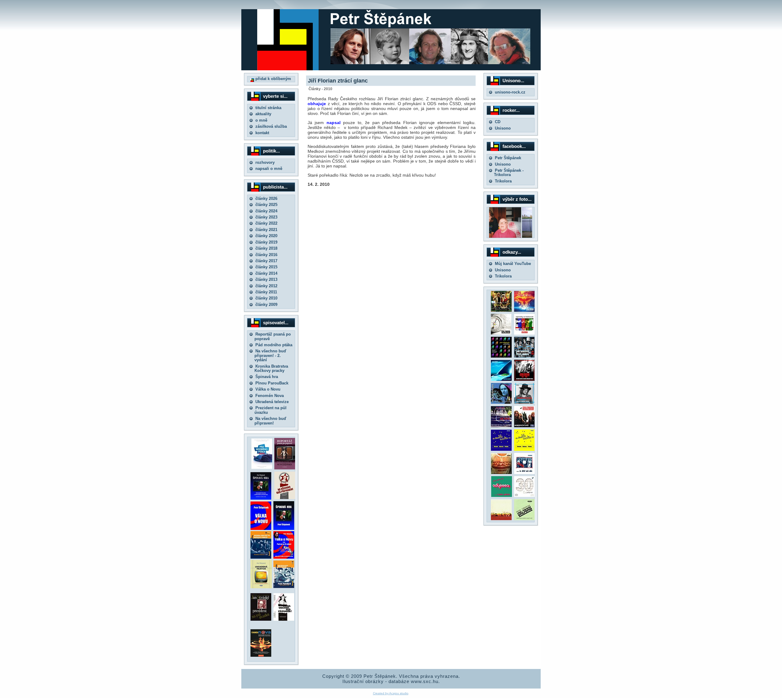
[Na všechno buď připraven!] (283, 619)
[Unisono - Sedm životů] (524, 310)
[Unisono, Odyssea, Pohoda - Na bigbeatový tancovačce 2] (524, 449)
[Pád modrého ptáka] (261, 467)
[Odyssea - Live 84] (524, 356)
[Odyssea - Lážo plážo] (501, 495)
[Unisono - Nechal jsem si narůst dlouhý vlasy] (524, 379)
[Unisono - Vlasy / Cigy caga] (524, 518)
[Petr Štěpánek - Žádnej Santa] (501, 310)
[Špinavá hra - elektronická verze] (283, 528)
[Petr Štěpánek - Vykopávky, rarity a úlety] (524, 402)
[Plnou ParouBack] (283, 586)
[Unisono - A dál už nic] (524, 472)
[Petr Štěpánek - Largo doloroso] (501, 402)
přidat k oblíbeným (272, 78)
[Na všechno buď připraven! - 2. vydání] (284, 497)
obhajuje (317, 103)
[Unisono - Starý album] (501, 333)
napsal (335, 122)
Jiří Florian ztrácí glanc (338, 81)
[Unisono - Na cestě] (501, 426)
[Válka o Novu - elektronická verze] (260, 528)
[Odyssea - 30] (524, 495)
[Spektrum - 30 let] (501, 518)
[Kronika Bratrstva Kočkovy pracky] (260, 557)
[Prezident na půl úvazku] (260, 619)
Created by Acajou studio (390, 693)
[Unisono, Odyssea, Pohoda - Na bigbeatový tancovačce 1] (501, 449)
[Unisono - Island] (501, 379)
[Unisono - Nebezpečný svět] (524, 426)
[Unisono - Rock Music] (501, 472)
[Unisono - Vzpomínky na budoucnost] (524, 333)
